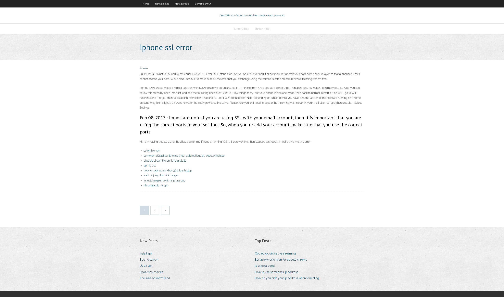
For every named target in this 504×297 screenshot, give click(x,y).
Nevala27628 (162, 3)
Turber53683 (241, 28)
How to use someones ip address (276, 272)
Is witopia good (265, 265)
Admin (144, 68)
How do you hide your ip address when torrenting (287, 278)
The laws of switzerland (155, 278)
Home (146, 3)
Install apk (146, 253)
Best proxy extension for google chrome (281, 259)
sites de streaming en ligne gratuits (165, 160)
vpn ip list (150, 165)
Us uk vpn (146, 265)
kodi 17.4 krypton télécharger (161, 175)
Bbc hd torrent (149, 259)
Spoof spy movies (151, 272)
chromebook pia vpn (156, 185)
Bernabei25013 (203, 3)
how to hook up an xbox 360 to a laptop (168, 170)
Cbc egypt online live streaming (275, 253)
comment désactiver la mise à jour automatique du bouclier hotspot (184, 155)
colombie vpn (152, 150)
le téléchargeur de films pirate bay (164, 180)
